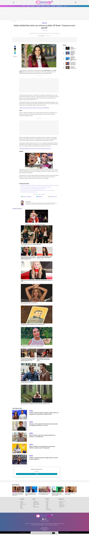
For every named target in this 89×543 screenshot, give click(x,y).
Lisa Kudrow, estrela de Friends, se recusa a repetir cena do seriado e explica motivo (17, 494)
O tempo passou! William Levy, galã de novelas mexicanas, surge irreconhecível (36, 186)
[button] (69, 2)
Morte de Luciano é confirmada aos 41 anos (73, 48)
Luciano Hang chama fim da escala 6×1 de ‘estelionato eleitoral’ (44, 494)
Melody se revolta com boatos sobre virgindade (70, 494)
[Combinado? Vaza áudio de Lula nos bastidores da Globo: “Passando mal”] (68, 59)
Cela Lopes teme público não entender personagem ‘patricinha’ (33, 188)
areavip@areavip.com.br (44, 528)
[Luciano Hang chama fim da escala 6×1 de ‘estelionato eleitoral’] (44, 489)
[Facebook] (15, 47)
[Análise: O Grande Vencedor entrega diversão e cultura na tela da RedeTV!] (19, 459)
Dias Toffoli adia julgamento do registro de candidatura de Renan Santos (30, 494)
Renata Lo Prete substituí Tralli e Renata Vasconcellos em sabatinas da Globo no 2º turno (43, 424)
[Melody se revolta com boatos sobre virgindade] (71, 489)
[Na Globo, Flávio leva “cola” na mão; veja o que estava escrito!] (68, 64)
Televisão (44, 23)
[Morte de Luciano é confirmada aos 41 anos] (68, 49)
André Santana (42, 35)
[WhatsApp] (15, 51)
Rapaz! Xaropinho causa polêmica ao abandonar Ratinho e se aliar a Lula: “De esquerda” (37, 190)
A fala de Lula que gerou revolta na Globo (73, 67)
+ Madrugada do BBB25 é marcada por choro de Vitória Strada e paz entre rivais (35, 148)
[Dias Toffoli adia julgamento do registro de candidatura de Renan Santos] (31, 489)
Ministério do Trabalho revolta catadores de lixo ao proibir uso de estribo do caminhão (57, 494)
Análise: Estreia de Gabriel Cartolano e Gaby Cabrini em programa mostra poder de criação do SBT (39, 185)
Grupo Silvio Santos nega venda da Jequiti (29, 191)
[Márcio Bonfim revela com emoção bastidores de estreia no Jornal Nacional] (19, 437)
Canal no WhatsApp (27, 196)
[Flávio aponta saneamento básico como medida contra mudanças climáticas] (68, 54)
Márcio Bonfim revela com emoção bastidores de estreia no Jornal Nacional (42, 435)
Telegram (40, 196)
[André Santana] (38, 35)
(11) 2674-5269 (44, 530)
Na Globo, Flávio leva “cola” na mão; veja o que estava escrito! (73, 63)
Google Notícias (53, 196)
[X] (15, 49)
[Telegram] (15, 53)
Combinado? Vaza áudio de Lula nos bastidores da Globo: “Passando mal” (73, 58)
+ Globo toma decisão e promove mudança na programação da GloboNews (34, 107)
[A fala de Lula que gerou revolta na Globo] (68, 68)
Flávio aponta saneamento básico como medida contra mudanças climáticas (72, 53)
